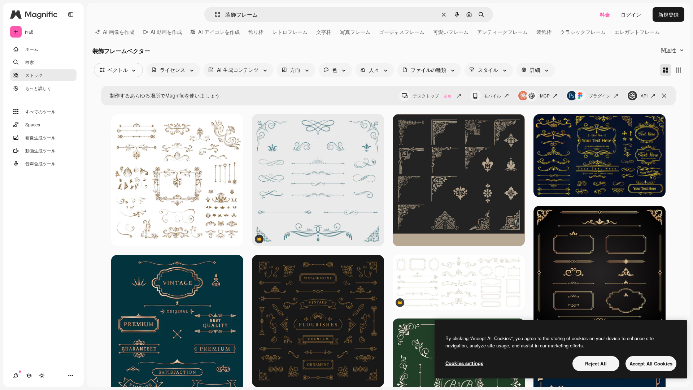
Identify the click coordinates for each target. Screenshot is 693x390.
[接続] (16, 375)
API (644, 95)
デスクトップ (432, 95)
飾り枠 (255, 31)
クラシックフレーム (583, 31)
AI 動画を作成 (166, 31)
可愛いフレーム (450, 31)
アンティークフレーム (502, 31)
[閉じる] (664, 96)
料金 (605, 14)
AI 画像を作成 (118, 31)
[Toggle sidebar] (71, 14)
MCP (545, 95)
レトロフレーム (290, 31)
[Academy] (29, 375)
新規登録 (668, 14)
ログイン (631, 14)
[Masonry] (665, 70)
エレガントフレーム (637, 31)
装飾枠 (544, 31)
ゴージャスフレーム (401, 31)
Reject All (596, 363)
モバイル (492, 95)
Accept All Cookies (650, 363)
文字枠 (323, 31)
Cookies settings (464, 363)
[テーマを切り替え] (42, 375)
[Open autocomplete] (215, 14)
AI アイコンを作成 (219, 31)
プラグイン (599, 95)
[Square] (678, 70)
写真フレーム (355, 31)
